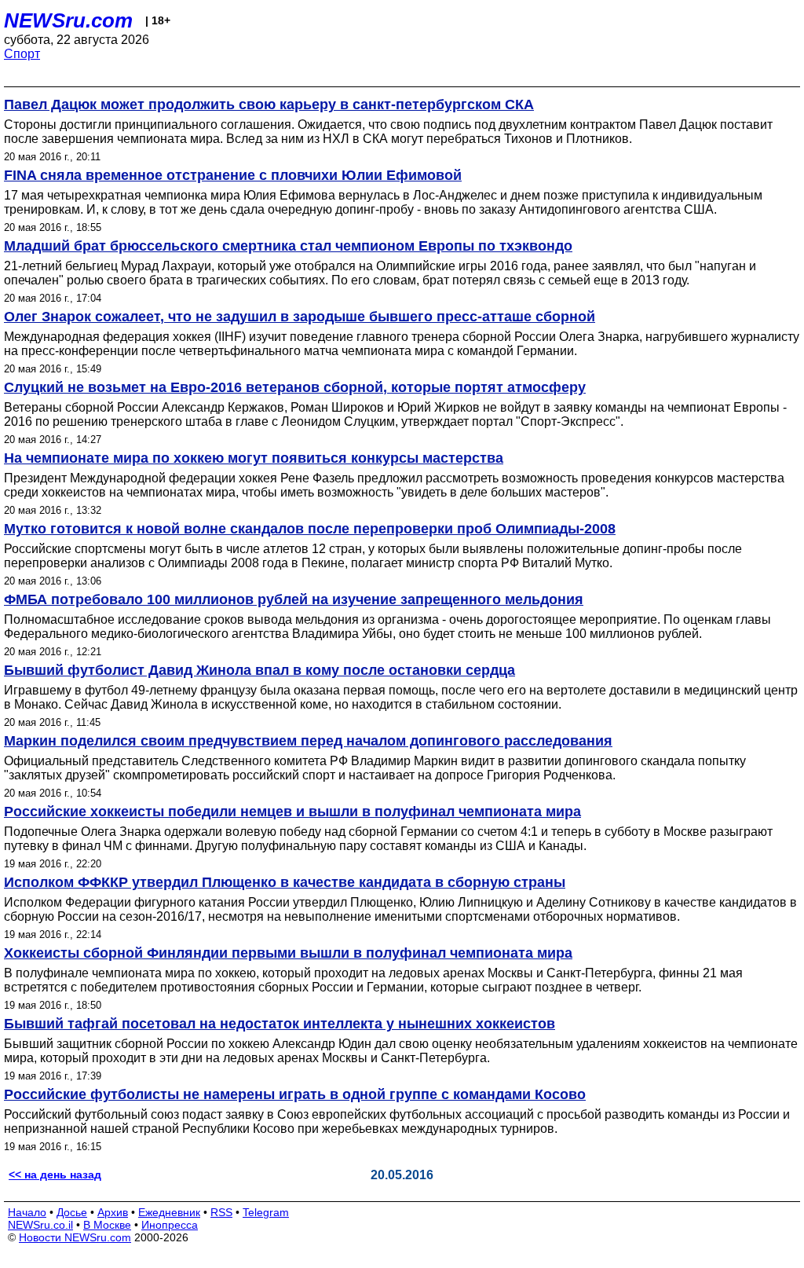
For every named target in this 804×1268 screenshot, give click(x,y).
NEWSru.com (68, 20)
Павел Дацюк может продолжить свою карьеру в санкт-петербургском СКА (269, 104)
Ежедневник (169, 1212)
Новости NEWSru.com (75, 1237)
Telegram (266, 1212)
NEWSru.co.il (40, 1225)
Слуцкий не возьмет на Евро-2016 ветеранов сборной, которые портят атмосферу (295, 387)
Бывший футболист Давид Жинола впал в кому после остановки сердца (259, 670)
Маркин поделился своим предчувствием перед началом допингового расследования (308, 741)
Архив (112, 1212)
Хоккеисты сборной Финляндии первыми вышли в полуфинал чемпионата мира (288, 953)
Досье (72, 1212)
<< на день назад (55, 1174)
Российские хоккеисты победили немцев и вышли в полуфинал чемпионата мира (292, 811)
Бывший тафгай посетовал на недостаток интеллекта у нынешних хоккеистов (279, 1024)
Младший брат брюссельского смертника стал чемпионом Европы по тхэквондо (288, 246)
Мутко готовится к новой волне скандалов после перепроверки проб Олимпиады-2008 (310, 529)
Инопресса (169, 1225)
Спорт (22, 53)
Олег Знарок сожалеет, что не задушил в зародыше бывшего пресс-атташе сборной (299, 316)
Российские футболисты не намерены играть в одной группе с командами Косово (295, 1094)
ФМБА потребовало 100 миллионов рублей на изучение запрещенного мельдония (293, 599)
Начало (27, 1212)
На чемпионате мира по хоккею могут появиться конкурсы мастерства (253, 458)
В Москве (107, 1225)
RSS (221, 1212)
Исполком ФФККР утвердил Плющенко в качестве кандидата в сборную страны (284, 882)
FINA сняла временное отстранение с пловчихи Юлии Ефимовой (233, 175)
